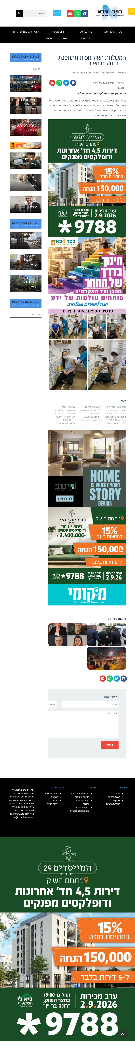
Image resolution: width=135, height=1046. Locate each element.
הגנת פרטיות (114, 797)
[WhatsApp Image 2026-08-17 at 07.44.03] (87, 468)
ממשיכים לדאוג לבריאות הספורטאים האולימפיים (90, 410)
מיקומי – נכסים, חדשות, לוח (26, 31)
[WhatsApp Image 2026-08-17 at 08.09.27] (87, 545)
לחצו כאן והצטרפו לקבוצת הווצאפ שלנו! (101, 93)
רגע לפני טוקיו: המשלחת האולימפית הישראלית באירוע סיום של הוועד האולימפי (64, 411)
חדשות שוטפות (59, 31)
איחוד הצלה (52, 804)
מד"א (55, 800)
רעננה (66, 38)
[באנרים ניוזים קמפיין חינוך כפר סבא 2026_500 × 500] (87, 274)
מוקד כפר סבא (51, 793)
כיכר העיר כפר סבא (113, 31)
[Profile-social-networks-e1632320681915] (87, 594)
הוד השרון (86, 38)
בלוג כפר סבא (82, 807)
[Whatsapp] (77, 13)
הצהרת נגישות (113, 804)
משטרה (54, 797)
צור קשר (116, 800)
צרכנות (86, 804)
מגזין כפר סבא (85, 31)
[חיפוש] (19, 13)
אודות (117, 793)
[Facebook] (84, 13)
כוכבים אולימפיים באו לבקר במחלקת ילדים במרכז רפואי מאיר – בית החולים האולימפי (115, 411)
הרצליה (48, 38)
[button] (131, 11)
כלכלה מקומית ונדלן (79, 810)
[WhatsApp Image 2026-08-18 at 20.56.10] (87, 177)
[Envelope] (70, 13)
